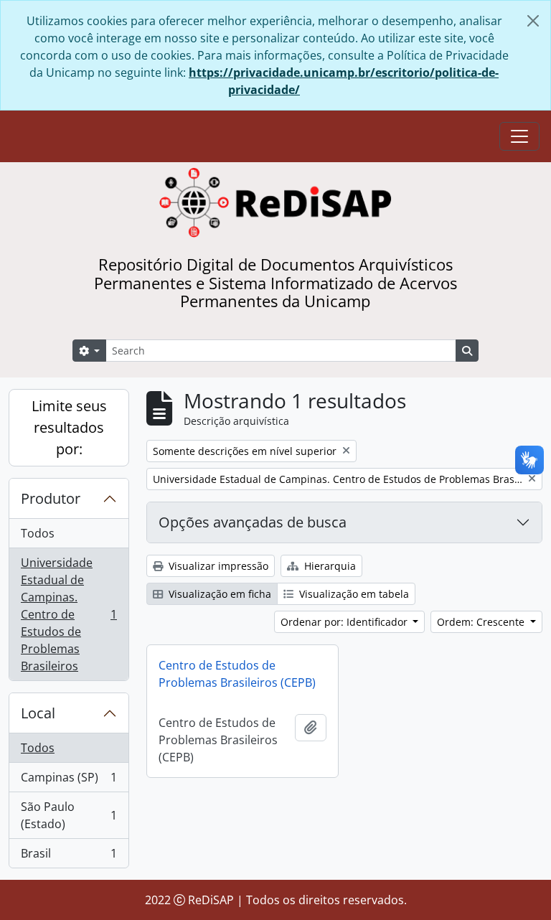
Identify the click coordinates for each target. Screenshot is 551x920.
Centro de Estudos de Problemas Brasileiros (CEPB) (237, 673)
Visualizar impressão (217, 566)
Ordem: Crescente (482, 622)
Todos (38, 533)
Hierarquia (328, 566)
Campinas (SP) (68, 780)
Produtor (50, 498)
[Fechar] (533, 21)
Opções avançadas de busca (253, 522)
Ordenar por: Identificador (345, 622)
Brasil (68, 856)
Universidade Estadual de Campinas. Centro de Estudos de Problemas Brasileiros (68, 614)
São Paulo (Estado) (68, 815)
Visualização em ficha (218, 594)
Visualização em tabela (352, 594)
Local (38, 713)
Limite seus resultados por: (69, 427)
